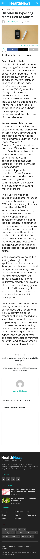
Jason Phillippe (13, 22)
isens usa (28, 45)
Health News (10, 9)
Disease (4, 512)
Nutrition (18, 518)
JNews (8, 552)
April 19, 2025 (25, 22)
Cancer (5, 529)
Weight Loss (31, 515)
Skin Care (15, 536)
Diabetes (13, 529)
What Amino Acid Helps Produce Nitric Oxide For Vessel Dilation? (23, 491)
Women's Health (27, 536)
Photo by (22, 45)
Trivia (29, 512)
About (4, 546)
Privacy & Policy (23, 546)
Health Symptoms (8, 533)
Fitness (4, 515)
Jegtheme (11, 554)
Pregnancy (6, 536)
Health (4, 518)
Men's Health (32, 533)
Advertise (12, 546)
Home (3, 9)
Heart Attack (21, 533)
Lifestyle (17, 515)
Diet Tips (22, 529)
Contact (4, 548)
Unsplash (35, 45)
